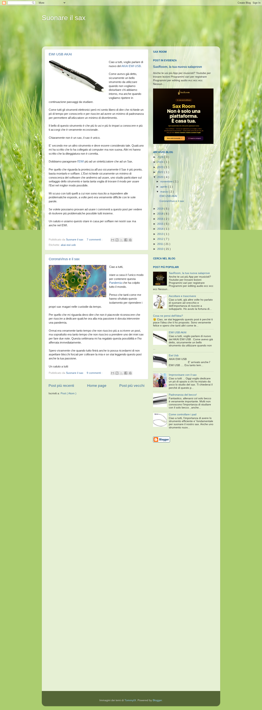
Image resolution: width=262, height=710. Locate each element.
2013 (160, 234)
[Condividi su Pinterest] (130, 240)
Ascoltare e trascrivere (182, 296)
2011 (160, 244)
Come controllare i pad (182, 414)
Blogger (157, 700)
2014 (160, 228)
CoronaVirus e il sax (64, 259)
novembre (166, 181)
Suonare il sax (64, 18)
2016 (160, 218)
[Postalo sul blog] (117, 240)
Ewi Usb (174, 355)
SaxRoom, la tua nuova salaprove (177, 66)
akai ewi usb (68, 244)
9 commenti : (95, 372)
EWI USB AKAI (60, 54)
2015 (160, 223)
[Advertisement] (115, 36)
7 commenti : (95, 239)
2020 (160, 177)
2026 (160, 157)
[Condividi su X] (121, 240)
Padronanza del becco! (183, 394)
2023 (160, 167)
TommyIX (130, 700)
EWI (81, 161)
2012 (160, 239)
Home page (96, 386)
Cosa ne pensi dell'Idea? (168, 315)
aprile (164, 186)
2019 (160, 208)
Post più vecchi (131, 386)
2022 (160, 172)
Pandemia (115, 282)
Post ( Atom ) (68, 393)
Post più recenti (61, 386)
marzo (164, 191)
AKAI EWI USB (131, 66)
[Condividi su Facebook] (126, 240)
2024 (160, 162)
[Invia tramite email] (113, 240)
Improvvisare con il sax (183, 374)
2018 (160, 213)
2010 (160, 249)
